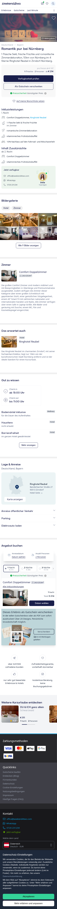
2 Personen (41, 557)
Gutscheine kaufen (11, 772)
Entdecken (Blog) (11, 775)
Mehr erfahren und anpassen (28, 903)
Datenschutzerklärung (12, 876)
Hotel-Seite (35, 492)
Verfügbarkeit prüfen (28, 78)
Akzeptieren (28, 896)
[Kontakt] (42, 3)
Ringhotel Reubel (38, 117)
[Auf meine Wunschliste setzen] (54, 18)
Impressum (8, 795)
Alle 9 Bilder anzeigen (28, 245)
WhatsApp (11, 180)
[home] (20, 3)
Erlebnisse (6, 10)
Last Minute (32, 10)
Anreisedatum (18, 553)
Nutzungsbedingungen (14, 791)
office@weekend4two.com (18, 176)
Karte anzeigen (15, 499)
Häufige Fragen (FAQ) (13, 799)
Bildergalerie (49, 38)
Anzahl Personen (42, 553)
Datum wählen (18, 557)
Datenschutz (9, 783)
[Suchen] (53, 3)
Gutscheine (19, 10)
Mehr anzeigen (28, 445)
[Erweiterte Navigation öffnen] (54, 10)
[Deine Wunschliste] (47, 3)
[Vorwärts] (52, 568)
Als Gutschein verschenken (28, 86)
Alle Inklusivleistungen (13, 586)
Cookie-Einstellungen (13, 787)
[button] (15, 597)
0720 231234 (12, 184)
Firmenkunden (10, 779)
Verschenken (44, 631)
